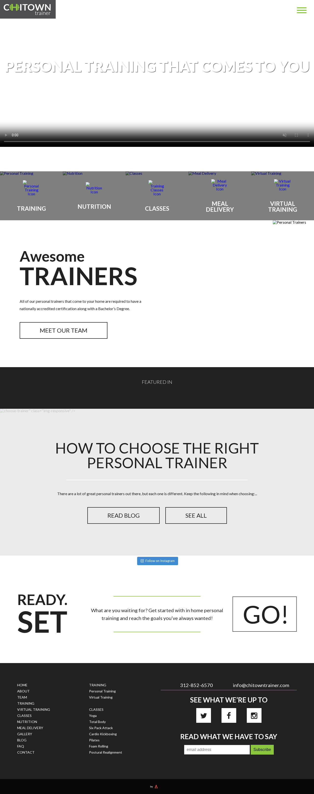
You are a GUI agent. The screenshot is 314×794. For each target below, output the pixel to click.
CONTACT (26, 752)
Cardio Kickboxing (103, 734)
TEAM (22, 697)
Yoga (93, 715)
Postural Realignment (105, 752)
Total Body (97, 722)
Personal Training (102, 691)
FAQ (20, 746)
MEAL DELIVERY (30, 728)
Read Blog (123, 515)
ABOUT (23, 691)
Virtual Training (101, 697)
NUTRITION (27, 722)
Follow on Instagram (160, 561)
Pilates (94, 740)
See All (196, 515)
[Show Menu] (302, 10)
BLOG (21, 740)
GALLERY (24, 734)
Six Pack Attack (101, 728)
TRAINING (25, 703)
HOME (22, 685)
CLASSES (24, 715)
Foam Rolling (98, 746)
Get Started (157, 105)
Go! (266, 614)
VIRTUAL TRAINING (33, 709)
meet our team (63, 330)
